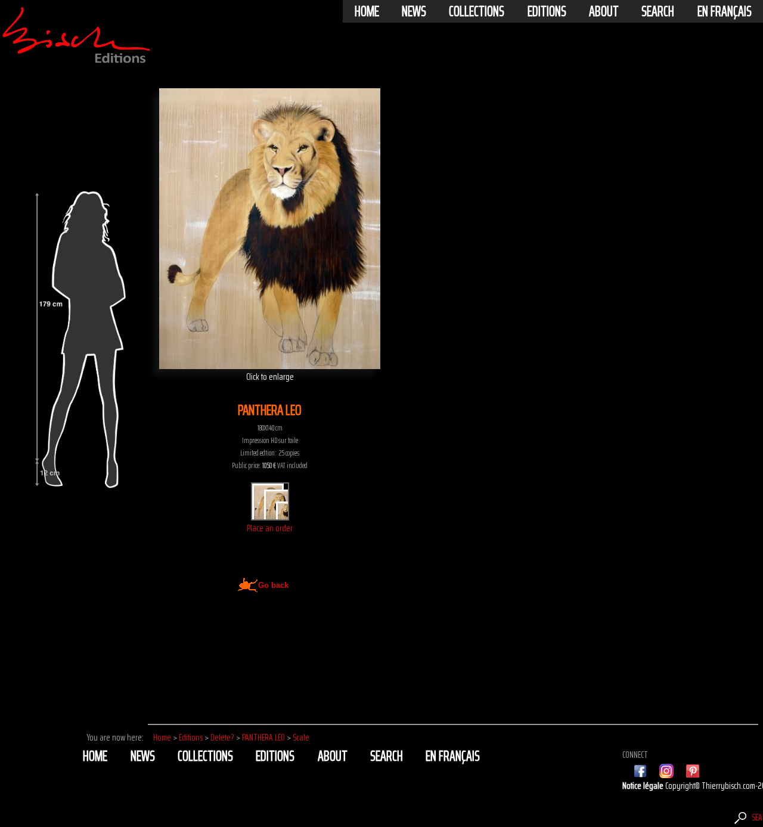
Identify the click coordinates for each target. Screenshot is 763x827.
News (414, 11)
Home (367, 11)
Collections (476, 11)
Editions (547, 11)
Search (657, 11)
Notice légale (643, 785)
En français (724, 11)
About (604, 11)
